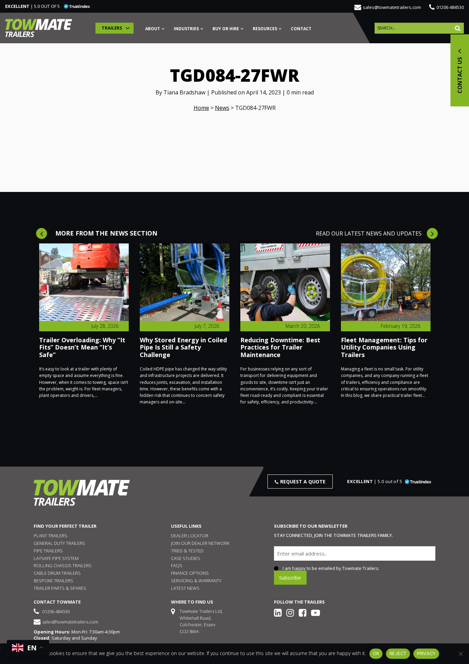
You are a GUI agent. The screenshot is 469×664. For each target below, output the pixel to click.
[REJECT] (460, 653)
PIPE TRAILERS (48, 551)
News (222, 108)
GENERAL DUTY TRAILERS (59, 543)
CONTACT (301, 29)
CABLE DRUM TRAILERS (57, 573)
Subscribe (290, 577)
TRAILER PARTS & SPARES (60, 588)
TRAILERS (112, 28)
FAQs (176, 565)
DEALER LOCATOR (189, 536)
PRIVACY (426, 653)
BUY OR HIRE (226, 29)
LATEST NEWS (185, 588)
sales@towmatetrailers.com (392, 7)
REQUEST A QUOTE (302, 481)
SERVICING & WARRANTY (196, 580)
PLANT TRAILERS (50, 536)
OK (376, 653)
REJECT (398, 653)
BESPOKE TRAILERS (53, 580)
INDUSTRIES (186, 29)
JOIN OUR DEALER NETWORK (200, 543)
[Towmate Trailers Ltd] (38, 28)
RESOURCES (265, 29)
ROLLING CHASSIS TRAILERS (63, 565)
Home (201, 108)
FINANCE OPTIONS (190, 573)
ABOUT (152, 29)
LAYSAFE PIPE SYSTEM (56, 558)
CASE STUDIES (185, 558)
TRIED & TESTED (187, 551)
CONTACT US (460, 74)
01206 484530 (450, 7)
